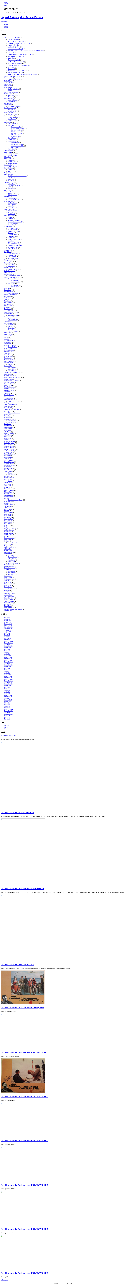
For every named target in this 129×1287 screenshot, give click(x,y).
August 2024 (7, 647)
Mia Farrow (7, 396)
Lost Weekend (12, 256)
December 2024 (8, 641)
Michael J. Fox (8, 313)
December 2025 (8, 625)
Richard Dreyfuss (9, 462)
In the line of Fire (12, 234)
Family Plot (11, 225)
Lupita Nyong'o (8, 512)
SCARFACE (11, 198)
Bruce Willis (7, 525)
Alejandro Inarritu (9, 593)
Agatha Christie (8, 379)
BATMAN (11, 180)
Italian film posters (9, 390)
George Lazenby (12, 138)
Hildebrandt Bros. (13, 563)
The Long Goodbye (13, 89)
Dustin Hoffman (8, 98)
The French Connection (14, 79)
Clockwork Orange (13, 117)
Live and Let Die (16, 127)
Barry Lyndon (12, 119)
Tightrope (10, 237)
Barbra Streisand (8, 359)
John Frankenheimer (10, 465)
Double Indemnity (13, 258)
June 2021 (7, 704)
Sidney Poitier (8, 165)
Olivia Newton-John (10, 449)
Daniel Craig (11, 149)
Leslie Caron (7, 438)
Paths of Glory (12, 161)
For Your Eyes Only (16, 133)
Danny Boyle (8, 425)
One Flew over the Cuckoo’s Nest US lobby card (22, 1007)
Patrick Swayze (8, 496)
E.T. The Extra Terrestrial (15, 185)
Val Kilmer (7, 436)
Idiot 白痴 (11, 52)
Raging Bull (11, 206)
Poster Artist (7, 553)
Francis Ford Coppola (10, 108)
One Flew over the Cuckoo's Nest (17, 176)
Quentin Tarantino (9, 395)
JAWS (9, 187)
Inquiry (6, 5)
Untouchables (11, 588)
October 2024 (8, 644)
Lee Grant (7, 536)
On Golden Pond (12, 347)
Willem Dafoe (8, 544)
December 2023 (8, 660)
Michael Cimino (8, 463)
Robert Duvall (8, 501)
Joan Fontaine (8, 457)
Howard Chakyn (12, 557)
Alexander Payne (9, 547)
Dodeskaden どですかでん (16, 56)
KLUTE (10, 191)
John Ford (7, 498)
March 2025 (7, 638)
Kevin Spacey (8, 517)
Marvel (6, 337)
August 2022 (7, 685)
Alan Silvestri (11, 574)
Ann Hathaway (8, 406)
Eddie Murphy (8, 520)
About (6, 3)
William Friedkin (9, 479)
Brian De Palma (8, 356)
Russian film (7, 466)
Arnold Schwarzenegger (11, 92)
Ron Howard (7, 514)
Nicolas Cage (8, 492)
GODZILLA (7, 580)
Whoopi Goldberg (9, 375)
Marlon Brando (8, 599)
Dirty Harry (11, 233)
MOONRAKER (16, 131)
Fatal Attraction (12, 422)
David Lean (7, 267)
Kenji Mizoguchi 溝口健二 (12, 377)
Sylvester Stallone (9, 362)
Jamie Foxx (7, 332)
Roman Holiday (12, 210)
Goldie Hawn (8, 355)
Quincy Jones (11, 571)
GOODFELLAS (12, 207)
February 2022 (8, 695)
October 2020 (8, 712)
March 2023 (7, 674)
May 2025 (7, 636)
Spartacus (10, 160)
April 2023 (7, 673)
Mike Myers (7, 606)
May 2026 (7, 619)
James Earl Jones (9, 552)
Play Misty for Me (13, 228)
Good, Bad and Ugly (13, 242)
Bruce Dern (7, 582)
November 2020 (8, 711)
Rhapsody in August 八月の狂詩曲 (18, 65)
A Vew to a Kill (15, 136)
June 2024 (7, 651)
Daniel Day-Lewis (9, 598)
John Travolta (8, 274)
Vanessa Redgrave (9, 607)
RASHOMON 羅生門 (15, 63)
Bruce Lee (7, 590)
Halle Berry (7, 585)
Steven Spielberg (9, 182)
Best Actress (11, 283)
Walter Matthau (8, 398)
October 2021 (8, 700)
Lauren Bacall (8, 385)
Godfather (10, 109)
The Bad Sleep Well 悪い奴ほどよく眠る (20, 54)
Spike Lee (7, 353)
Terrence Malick (8, 150)
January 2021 (8, 707)
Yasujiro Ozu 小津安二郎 (12, 372)
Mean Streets (11, 204)
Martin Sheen (8, 565)
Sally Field (7, 393)
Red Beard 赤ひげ (13, 47)
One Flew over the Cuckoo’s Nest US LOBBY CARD (24, 1052)
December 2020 (8, 709)
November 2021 (8, 698)
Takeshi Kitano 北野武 (10, 404)
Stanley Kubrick (8, 116)
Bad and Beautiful (13, 163)
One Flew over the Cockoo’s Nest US (17, 964)
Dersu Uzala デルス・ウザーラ (17, 70)
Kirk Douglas (8, 158)
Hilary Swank (8, 374)
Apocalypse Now (12, 111)
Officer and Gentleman (14, 413)
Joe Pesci (6, 541)
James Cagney (8, 416)
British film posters (9, 271)
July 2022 (7, 687)
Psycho (10, 217)
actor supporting (15, 282)
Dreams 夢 (11, 69)
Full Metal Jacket (12, 120)
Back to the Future (13, 315)
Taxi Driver (11, 326)
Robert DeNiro (8, 201)
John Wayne (7, 296)
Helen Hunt (7, 539)
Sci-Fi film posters (9, 443)
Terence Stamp (8, 595)
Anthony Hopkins (9, 530)
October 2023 (8, 663)
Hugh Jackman (8, 527)
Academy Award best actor (11, 277)
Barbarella (10, 193)
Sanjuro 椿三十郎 (13, 39)
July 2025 (7, 633)
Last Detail (11, 179)
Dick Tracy (11, 97)
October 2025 (8, 628)
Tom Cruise (7, 84)
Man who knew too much (15, 222)
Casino (10, 473)
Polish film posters (9, 388)
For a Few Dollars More (14, 239)
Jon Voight (7, 476)
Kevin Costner (8, 587)
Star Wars (10, 261)
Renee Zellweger (9, 538)
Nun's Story (11, 212)
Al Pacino (7, 196)
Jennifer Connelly (9, 490)
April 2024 (7, 654)
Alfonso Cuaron (8, 427)
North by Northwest (13, 220)
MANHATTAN (12, 320)
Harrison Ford (8, 263)
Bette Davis (7, 301)
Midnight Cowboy (13, 100)
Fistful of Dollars (12, 248)
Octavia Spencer (8, 460)
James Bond (7, 122)
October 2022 (8, 682)
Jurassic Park (11, 188)
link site (6, 725)
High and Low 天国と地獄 (16, 41)
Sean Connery (12, 123)
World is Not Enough (17, 144)
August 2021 (7, 701)
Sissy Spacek (7, 576)
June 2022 (7, 688)
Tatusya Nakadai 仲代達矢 (11, 409)
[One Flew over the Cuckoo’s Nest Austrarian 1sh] (23, 885)
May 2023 (7, 671)
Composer (7, 569)
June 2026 (7, 617)
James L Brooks (8, 583)
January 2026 (8, 624)
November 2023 (8, 662)
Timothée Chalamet (9, 601)
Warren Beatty (8, 93)
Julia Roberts (7, 531)
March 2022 (7, 693)
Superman (7, 299)
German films (8, 250)
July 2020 (7, 715)
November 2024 (8, 643)
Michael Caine (8, 81)
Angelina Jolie (8, 610)
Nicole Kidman (8, 495)
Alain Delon (7, 549)
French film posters (9, 387)
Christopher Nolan (9, 579)
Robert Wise (7, 417)
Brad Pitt (6, 503)
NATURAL (11, 171)
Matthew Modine (9, 447)
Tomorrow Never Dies (17, 146)
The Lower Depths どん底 (16, 62)
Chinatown (11, 177)
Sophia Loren (8, 298)
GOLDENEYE (15, 142)
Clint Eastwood (8, 226)
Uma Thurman (8, 577)
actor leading (14, 280)
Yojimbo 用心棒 (13, 45)
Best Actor (11, 279)
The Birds (10, 218)
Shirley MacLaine (9, 361)
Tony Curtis (7, 321)
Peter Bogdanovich (9, 399)
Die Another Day (16, 147)
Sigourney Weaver (9, 596)
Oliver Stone (7, 157)
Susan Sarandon (8, 302)
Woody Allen (8, 317)
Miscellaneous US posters (11, 380)
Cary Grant (7, 391)
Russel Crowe (8, 515)
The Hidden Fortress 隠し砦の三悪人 (19, 43)
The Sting (10, 169)
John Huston (7, 604)
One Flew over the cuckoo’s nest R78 (17, 812)
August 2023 (7, 666)
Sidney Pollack (8, 519)
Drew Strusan (11, 560)
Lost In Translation (9, 568)
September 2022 (8, 684)
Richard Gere (8, 411)
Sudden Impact (12, 236)
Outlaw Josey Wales (13, 247)
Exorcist (10, 481)
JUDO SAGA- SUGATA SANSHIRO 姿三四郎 (22, 74)
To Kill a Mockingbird (14, 106)
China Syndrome (12, 195)
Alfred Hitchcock (9, 215)
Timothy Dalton (12, 139)
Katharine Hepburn (9, 345)
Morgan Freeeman (9, 382)
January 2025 (8, 639)
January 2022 (8, 696)
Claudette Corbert (9, 446)
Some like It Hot (12, 255)
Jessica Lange (8, 351)
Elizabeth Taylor (8, 493)
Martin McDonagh (9, 454)
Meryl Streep (7, 172)
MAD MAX (11, 310)
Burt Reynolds (8, 522)
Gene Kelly (7, 485)
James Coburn (8, 305)
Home (6, 2)
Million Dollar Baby (13, 231)
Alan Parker (7, 432)
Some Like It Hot (12, 155)
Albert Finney (8, 435)
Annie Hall (11, 318)
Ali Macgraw (8, 508)
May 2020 (7, 719)
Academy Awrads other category (13, 609)
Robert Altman (8, 87)
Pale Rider (11, 241)
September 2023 (8, 665)
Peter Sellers (7, 424)
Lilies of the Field (12, 166)
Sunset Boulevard (13, 253)
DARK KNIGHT (9, 533)
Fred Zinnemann (8, 291)
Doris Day (7, 288)
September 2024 (8, 646)
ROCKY (10, 364)
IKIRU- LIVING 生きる (15, 72)
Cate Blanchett (8, 428)
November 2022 (8, 681)
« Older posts (4, 1280)
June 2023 (7, 669)
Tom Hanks (7, 458)
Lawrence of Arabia (13, 269)
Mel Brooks (7, 304)
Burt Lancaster (8, 348)
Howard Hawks (8, 468)
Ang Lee (6, 339)
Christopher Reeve (9, 403)
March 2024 (7, 655)
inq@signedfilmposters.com (8, 735)
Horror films (7, 290)
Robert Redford (8, 168)
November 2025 (8, 627)
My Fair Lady (11, 214)
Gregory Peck (8, 104)
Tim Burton (7, 506)
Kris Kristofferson (9, 566)
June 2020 (7, 717)
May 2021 (7, 706)
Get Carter (11, 82)
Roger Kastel (11, 561)
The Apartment (12, 153)
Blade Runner (11, 266)
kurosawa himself (12, 67)
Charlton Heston (8, 340)
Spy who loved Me (16, 130)
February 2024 (8, 657)
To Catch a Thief (12, 223)
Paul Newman (8, 334)
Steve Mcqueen (8, 272)
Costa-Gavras (8, 452)
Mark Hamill (7, 484)
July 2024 (7, 649)
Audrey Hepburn (9, 209)
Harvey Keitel (8, 366)
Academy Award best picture (12, 76)
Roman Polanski (8, 112)
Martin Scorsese (8, 323)
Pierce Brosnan (12, 141)
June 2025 (7, 635)
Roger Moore (11, 125)
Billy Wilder (7, 252)
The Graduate (11, 101)
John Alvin (11, 558)
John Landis (7, 455)
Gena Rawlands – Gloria (11, 312)
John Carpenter (8, 444)
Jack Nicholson (8, 174)
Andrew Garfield (9, 451)
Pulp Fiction (11, 370)
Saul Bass (10, 555)
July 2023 (7, 668)
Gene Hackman (8, 78)
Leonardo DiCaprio (9, 441)
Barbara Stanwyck (9, 430)
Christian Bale (8, 439)
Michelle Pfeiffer (9, 477)
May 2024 (7, 652)
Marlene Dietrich (9, 350)
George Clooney (8, 504)
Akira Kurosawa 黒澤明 (11, 38)
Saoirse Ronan (8, 534)
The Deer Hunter (12, 203)
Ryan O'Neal (7, 414)
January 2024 (8, 658)
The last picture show (14, 401)
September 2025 (8, 630)
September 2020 (8, 714)
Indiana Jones (11, 184)
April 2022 (7, 692)
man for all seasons (13, 293)
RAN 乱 (11, 58)
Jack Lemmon (8, 152)
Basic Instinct (11, 474)
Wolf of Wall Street (13, 331)
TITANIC (7, 591)
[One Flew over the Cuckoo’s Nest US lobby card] (23, 1004)
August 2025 (7, 632)
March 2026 (7, 620)
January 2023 (8, 677)
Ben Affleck (7, 408)
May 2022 (7, 690)
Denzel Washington (9, 294)
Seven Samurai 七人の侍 (15, 49)
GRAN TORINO (13, 244)
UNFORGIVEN (12, 229)
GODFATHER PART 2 (14, 199)
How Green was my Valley (15, 500)
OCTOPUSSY (15, 135)
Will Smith (7, 523)
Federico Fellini (8, 307)
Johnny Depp (8, 509)
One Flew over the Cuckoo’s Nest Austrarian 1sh (22, 888)
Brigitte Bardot (8, 550)
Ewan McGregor (9, 384)
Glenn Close (7, 482)
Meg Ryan (7, 546)
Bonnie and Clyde (13, 95)
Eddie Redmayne (9, 470)
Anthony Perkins (9, 433)
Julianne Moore (8, 602)
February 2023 (8, 676)
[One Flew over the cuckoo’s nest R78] (23, 809)
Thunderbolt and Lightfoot (15, 245)
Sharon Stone (8, 471)
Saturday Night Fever (14, 275)
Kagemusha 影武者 (14, 60)
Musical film (7, 342)
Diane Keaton (8, 85)
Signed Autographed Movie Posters (22, 17)
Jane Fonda (7, 190)
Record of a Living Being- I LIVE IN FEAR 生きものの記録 (26, 50)
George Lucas (8, 260)
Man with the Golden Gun (18, 128)
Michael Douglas (9, 419)
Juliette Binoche (8, 489)
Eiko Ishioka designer (10, 528)
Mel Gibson (7, 309)
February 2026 (8, 622)
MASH (10, 90)
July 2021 (7, 703)
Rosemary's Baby (12, 114)
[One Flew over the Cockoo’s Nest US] (23, 960)
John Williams (12, 572)
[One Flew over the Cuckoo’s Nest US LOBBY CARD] (23, 1048)
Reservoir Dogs (12, 369)
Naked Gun (7, 343)
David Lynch (7, 103)
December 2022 (8, 679)
